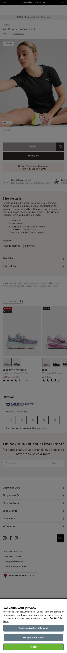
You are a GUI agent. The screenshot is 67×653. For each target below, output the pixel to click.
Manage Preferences (33, 637)
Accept (33, 647)
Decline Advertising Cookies (33, 628)
